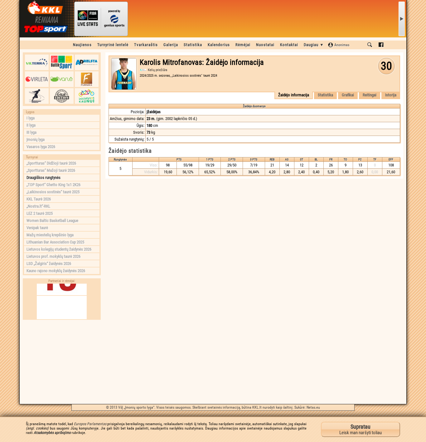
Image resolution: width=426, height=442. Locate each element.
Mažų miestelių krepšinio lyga (50, 235)
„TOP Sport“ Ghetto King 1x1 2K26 (53, 184)
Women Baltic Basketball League (52, 220)
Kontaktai (289, 44)
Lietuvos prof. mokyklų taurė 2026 (53, 256)
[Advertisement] (62, 362)
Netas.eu (313, 407)
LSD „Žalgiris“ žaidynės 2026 (49, 263)
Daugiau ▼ (314, 44)
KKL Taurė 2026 (39, 199)
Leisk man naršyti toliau (360, 429)
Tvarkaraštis (146, 44)
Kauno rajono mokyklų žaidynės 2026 (56, 270)
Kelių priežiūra (157, 70)
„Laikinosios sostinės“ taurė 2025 (53, 192)
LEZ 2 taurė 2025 (40, 213)
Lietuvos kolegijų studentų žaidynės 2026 (59, 249)
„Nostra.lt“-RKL (38, 206)
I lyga (31, 118)
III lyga (31, 132)
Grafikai (348, 95)
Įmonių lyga (36, 139)
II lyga (31, 125)
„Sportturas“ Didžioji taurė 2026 (51, 163)
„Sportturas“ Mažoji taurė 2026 (51, 170)
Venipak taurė (37, 227)
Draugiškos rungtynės (44, 177)
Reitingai (369, 95)
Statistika (193, 44)
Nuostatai (265, 44)
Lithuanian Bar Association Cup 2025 (55, 242)
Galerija (170, 44)
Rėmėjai (242, 44)
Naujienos (82, 44)
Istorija (390, 95)
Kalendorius (219, 44)
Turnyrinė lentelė (112, 44)
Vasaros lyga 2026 (41, 146)
